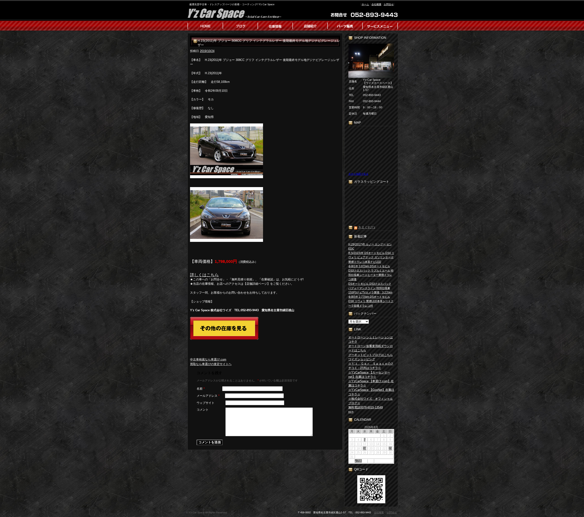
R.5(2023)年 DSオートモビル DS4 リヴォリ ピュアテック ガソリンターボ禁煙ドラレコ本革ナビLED (371, 257)
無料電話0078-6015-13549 (365, 407)
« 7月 (358, 461)
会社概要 (376, 4)
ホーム (365, 4)
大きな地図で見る (358, 173)
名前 (201, 388)
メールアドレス (208, 395)
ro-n (350, 411)
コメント (203, 409)
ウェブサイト (205, 403)
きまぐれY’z (366, 227)
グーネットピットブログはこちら (370, 355)
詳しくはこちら (204, 275)
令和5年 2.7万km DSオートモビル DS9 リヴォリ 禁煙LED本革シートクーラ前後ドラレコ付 (371, 301)
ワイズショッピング (361, 359)
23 (390, 448)
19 (364, 448)
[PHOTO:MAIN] (265, 150)
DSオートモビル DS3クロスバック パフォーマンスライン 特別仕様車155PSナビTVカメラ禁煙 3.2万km (370, 288)
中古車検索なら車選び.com (208, 359)
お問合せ (389, 4)
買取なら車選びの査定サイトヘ (211, 364)
